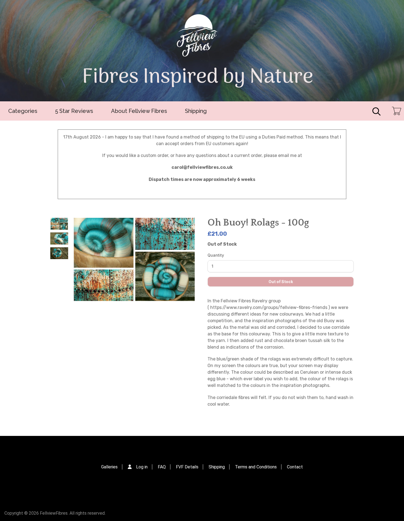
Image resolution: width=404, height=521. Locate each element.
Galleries (109, 467)
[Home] (202, 50)
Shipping (196, 111)
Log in (142, 467)
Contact (295, 467)
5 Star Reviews (74, 111)
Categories (22, 111)
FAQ (162, 467)
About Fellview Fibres (139, 111)
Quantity (215, 255)
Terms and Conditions (256, 467)
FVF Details (187, 467)
